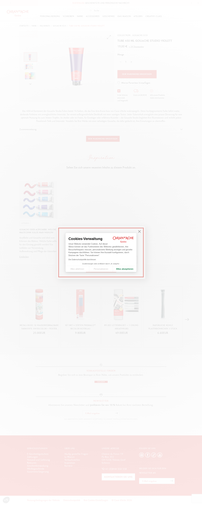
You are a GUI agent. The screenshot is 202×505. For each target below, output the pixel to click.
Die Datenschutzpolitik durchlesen (82, 260)
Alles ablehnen (77, 269)
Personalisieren (101, 269)
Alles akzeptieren (124, 269)
